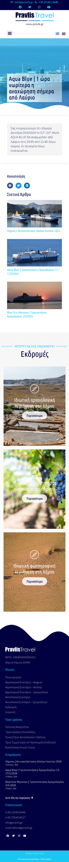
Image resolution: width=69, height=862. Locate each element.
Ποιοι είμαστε (13, 677)
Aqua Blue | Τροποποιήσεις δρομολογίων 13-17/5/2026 (33, 271)
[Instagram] (39, 7)
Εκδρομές (11, 707)
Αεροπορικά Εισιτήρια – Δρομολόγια (26, 692)
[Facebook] (20, 7)
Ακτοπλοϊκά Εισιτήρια (17, 697)
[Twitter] (30, 7)
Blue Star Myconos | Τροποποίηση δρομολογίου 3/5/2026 (27, 314)
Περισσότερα (35, 415)
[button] (10, 33)
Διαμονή (10, 712)
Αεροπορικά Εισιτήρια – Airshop (23, 687)
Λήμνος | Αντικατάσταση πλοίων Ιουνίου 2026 (33, 231)
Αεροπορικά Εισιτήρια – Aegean (23, 682)
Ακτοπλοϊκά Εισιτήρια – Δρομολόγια (26, 702)
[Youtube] (49, 7)
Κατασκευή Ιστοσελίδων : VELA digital (34, 859)
